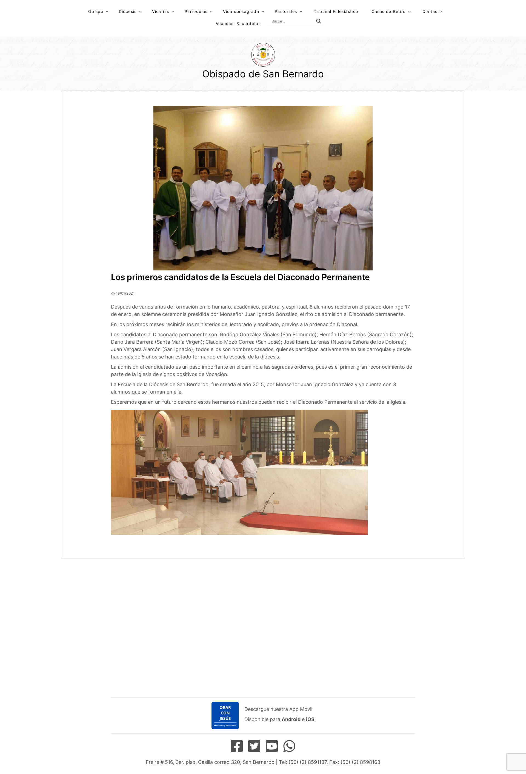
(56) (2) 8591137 (307, 762)
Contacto (432, 11)
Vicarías (160, 11)
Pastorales (286, 11)
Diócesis (128, 11)
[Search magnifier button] (318, 21)
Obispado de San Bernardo (263, 74)
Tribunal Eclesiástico (336, 11)
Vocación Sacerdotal (238, 23)
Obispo (95, 11)
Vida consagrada (241, 11)
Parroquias (196, 11)
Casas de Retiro (389, 11)
